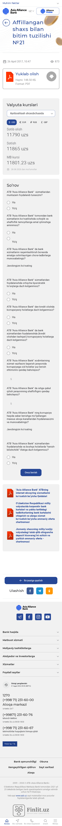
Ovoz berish (31, 472)
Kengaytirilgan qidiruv (22, 767)
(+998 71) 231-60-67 (18, 728)
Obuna (44, 761)
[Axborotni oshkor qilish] (6, 22)
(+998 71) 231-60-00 (18, 700)
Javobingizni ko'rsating (19, 265)
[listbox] (31, 113)
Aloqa (31, 772)
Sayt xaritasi (46, 767)
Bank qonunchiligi (25, 761)
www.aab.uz (21, 796)
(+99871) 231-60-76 (18, 715)
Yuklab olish (27, 73)
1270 (6, 695)
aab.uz (15, 11)
